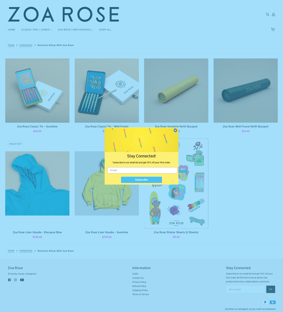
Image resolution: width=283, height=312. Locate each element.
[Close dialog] (175, 130)
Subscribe (141, 179)
